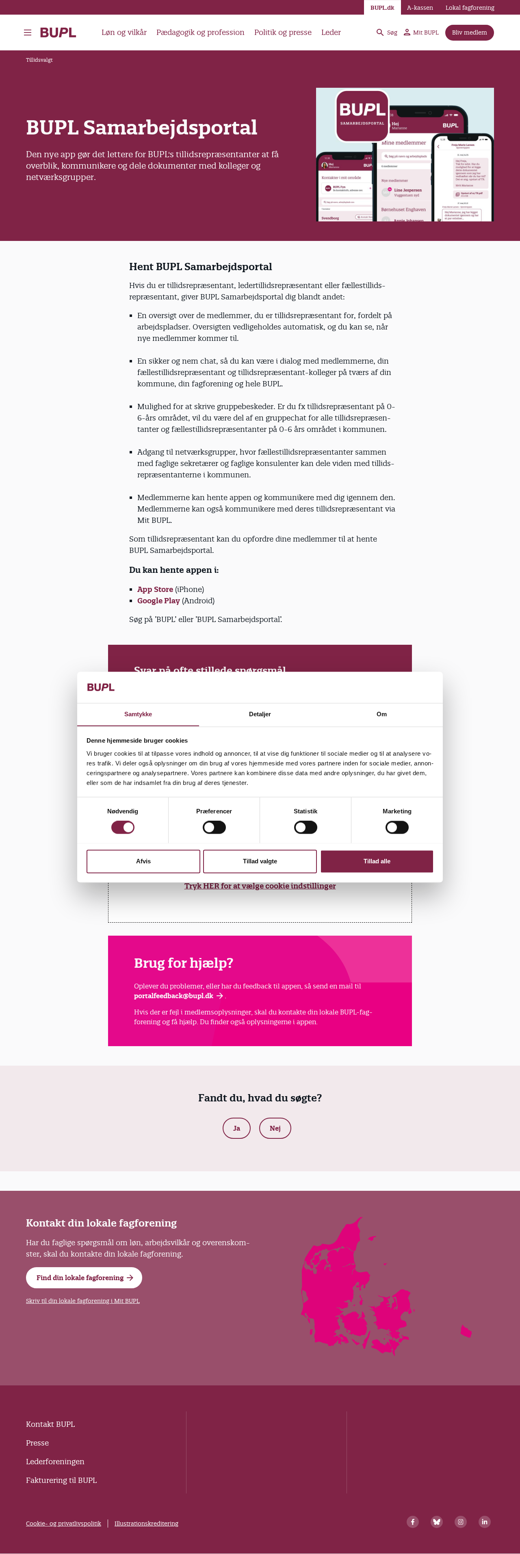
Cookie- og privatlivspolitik (63, 1523)
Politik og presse (283, 32)
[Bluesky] (437, 1522)
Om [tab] (382, 714)
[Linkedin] (485, 1522)
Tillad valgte (260, 861)
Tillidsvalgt (39, 60)
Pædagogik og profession (200, 32)
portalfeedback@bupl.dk (173, 996)
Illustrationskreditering (146, 1523)
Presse (37, 1443)
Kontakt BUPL (50, 1424)
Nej (275, 1128)
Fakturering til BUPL (61, 1480)
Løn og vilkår (124, 32)
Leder (331, 32)
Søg (392, 32)
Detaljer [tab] (260, 714)
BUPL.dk (382, 7)
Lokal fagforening (470, 7)
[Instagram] (461, 1522)
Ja (236, 1128)
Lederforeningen (55, 1461)
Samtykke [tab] (138, 714)
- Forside (61, 32)
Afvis (143, 861)
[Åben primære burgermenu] (28, 32)
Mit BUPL (426, 32)
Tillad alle (377, 861)
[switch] (214, 827)
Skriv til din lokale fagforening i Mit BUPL (83, 1301)
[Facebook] (413, 1522)
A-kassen (420, 7)
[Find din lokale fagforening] (387, 1353)
